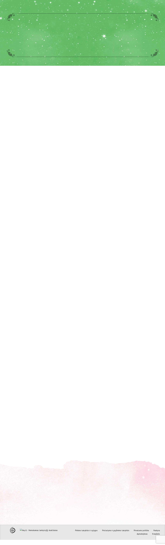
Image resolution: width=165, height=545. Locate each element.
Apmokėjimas (142, 534)
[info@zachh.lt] (46, 492)
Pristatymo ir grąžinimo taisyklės (115, 530)
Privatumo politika (141, 530)
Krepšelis (156, 534)
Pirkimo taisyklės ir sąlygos (86, 530)
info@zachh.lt (55, 493)
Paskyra (156, 530)
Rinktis (134, 295)
